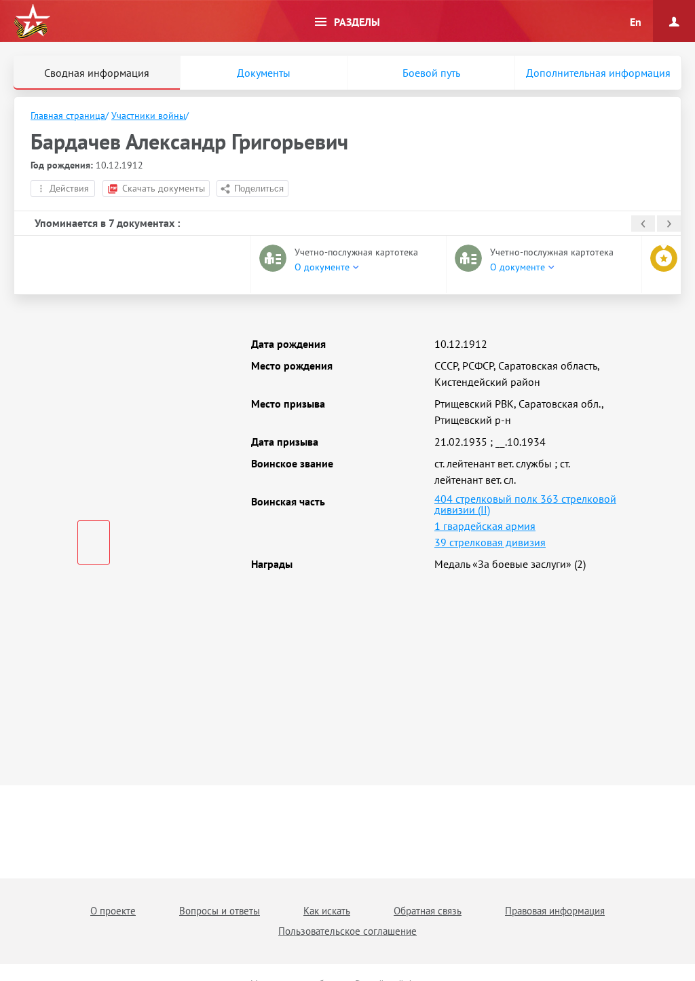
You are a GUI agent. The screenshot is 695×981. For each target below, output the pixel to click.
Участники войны (148, 115)
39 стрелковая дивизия (490, 542)
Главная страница (68, 115)
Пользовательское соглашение (347, 931)
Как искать (326, 910)
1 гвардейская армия (485, 525)
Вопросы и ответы (219, 910)
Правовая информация (555, 910)
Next (669, 223)
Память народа (32, 21)
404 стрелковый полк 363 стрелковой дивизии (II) (525, 504)
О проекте (113, 910)
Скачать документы (163, 188)
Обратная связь (428, 910)
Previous (643, 223)
